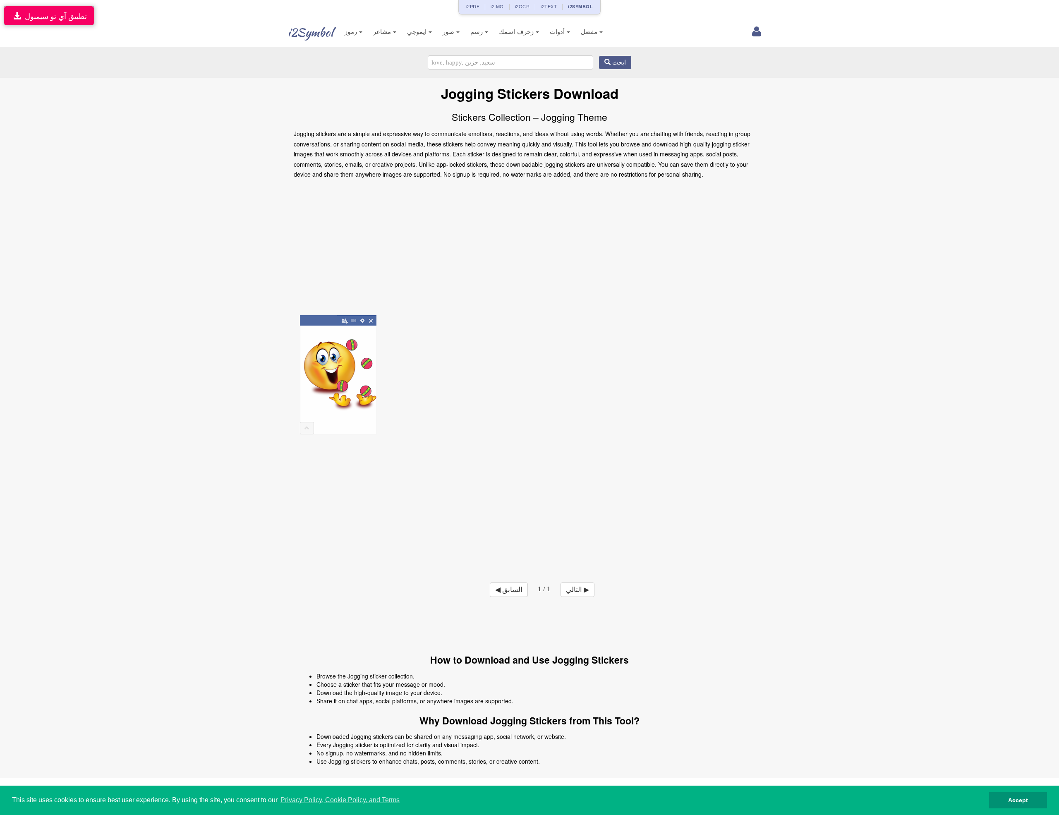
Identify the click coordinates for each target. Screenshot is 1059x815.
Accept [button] (1018, 800)
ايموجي (418, 31)
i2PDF (473, 6)
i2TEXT (549, 6)
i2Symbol (310, 32)
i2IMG (497, 6)
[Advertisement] (529, 250)
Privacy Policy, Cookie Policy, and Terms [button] (340, 799)
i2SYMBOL (580, 6)
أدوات (558, 31)
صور (449, 31)
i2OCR (522, 6)
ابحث (618, 62)
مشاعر (383, 31)
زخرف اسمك (517, 31)
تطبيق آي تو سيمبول (54, 15)
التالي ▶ (577, 590)
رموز (352, 31)
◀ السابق (508, 590)
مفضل (590, 31)
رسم (477, 31)
